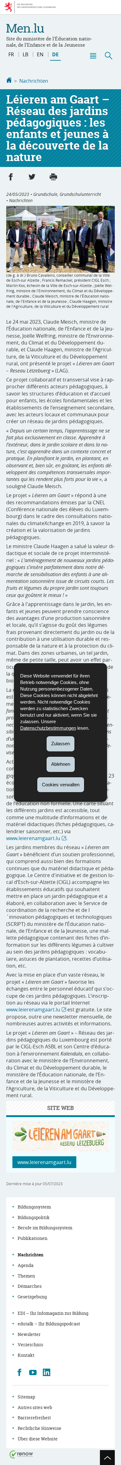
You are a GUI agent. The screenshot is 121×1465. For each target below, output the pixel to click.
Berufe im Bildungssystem (45, 1228)
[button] (92, 55)
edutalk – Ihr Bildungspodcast (49, 1324)
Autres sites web (35, 1407)
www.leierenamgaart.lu (33, 838)
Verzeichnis (30, 1344)
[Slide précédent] (8, 251)
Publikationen (32, 1238)
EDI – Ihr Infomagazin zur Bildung (53, 1313)
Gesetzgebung (32, 1297)
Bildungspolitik (34, 1217)
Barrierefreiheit (34, 1418)
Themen (26, 1276)
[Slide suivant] (112, 251)
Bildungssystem (34, 1207)
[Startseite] (9, 80)
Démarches (30, 1286)
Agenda (26, 1265)
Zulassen (60, 743)
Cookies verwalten (60, 784)
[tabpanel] (60, 257)
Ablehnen (60, 764)
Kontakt (26, 1355)
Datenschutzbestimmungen (48, 728)
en (40, 54)
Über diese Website (38, 1439)
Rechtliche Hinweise (39, 1428)
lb (25, 54)
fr (11, 54)
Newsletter (29, 1334)
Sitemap (26, 1397)
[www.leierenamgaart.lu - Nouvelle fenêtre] (60, 1149)
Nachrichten (33, 80)
